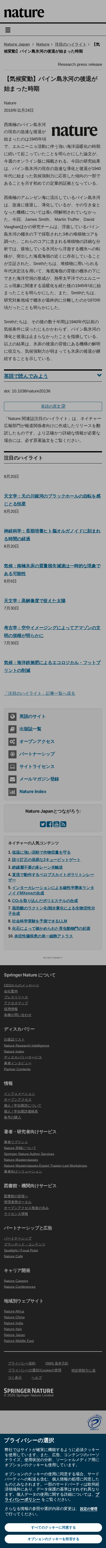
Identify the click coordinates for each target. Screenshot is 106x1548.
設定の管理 (88, 1509)
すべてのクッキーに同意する (53, 1527)
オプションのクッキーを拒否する (53, 1539)
